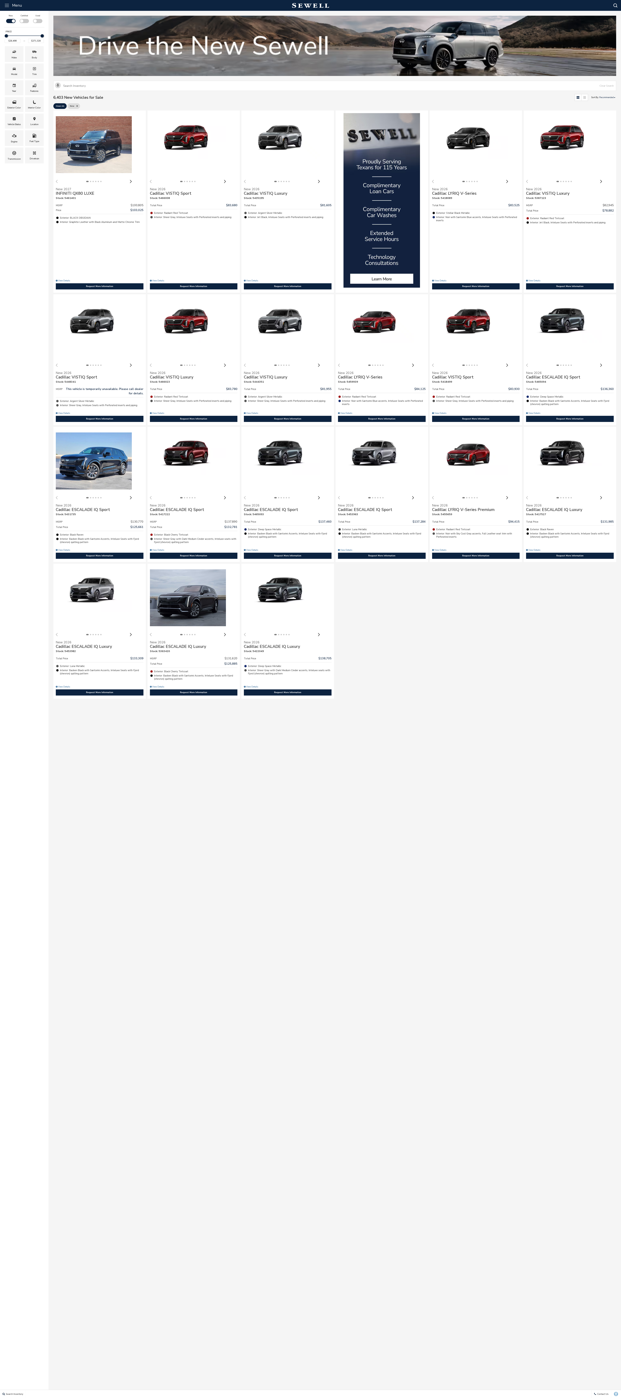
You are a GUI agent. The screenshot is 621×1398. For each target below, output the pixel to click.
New (11, 15)
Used (37, 15)
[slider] (6, 35)
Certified (24, 15)
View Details (64, 280)
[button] (615, 5)
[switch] (10, 18)
